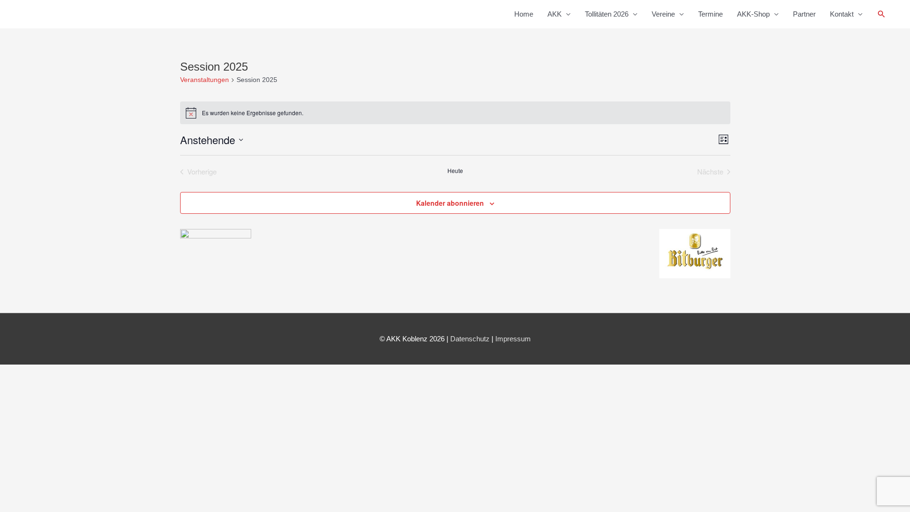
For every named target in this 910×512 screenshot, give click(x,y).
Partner (804, 14)
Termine (710, 14)
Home (523, 14)
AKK (554, 14)
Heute (455, 170)
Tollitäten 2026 (606, 14)
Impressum (513, 339)
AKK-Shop (753, 14)
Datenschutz (470, 339)
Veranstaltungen (204, 79)
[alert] (455, 112)
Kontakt (842, 14)
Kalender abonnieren (450, 203)
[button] (881, 14)
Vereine (663, 14)
